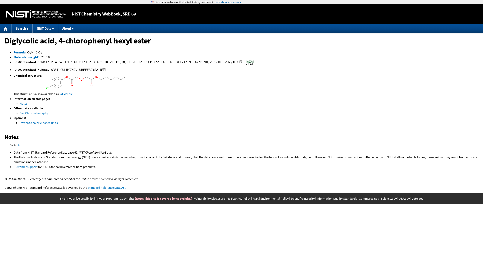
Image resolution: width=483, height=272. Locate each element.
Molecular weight (26, 57)
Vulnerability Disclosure (209, 198)
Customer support (26, 167)
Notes (23, 103)
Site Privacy (67, 198)
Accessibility (85, 198)
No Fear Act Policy (239, 198)
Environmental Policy (274, 198)
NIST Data (44, 28)
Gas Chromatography (34, 113)
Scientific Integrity (303, 198)
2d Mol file (66, 94)
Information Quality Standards (337, 198)
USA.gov (404, 198)
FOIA (255, 198)
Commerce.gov (369, 198)
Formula (20, 52)
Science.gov (389, 198)
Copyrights (127, 198)
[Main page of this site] (6, 28)
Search (21, 28)
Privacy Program (106, 198)
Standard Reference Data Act (107, 187)
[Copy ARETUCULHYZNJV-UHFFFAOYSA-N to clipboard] (104, 70)
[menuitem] (6, 28)
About (66, 28)
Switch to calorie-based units (39, 123)
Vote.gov (417, 198)
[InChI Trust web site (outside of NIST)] (249, 65)
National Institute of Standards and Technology (36, 14)
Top (20, 145)
